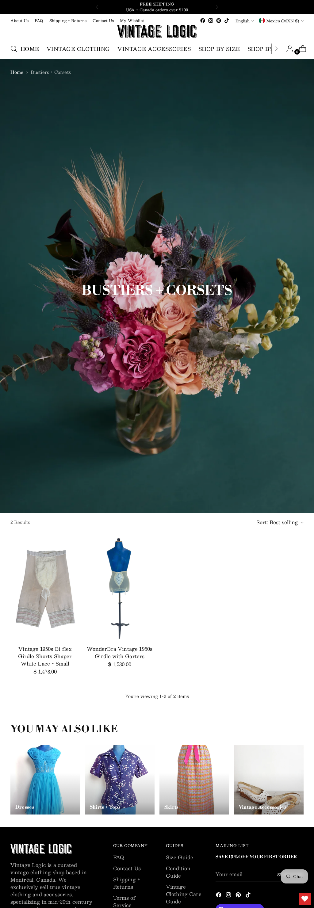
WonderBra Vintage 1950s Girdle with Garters (119, 652)
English (243, 20)
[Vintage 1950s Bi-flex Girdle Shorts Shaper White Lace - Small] (45, 588)
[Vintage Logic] (157, 31)
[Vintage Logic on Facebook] (202, 20)
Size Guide (179, 857)
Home (17, 72)
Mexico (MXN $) (282, 20)
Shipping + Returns (126, 883)
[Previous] (97, 7)
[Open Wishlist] (305, 899)
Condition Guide (178, 872)
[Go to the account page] (287, 49)
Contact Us (127, 868)
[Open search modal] (14, 49)
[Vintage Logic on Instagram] (210, 20)
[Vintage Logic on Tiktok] (226, 20)
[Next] (217, 7)
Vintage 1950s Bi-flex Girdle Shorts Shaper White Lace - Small (45, 656)
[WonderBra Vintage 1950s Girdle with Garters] (119, 588)
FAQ (118, 857)
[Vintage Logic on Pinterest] (218, 20)
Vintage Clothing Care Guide (183, 894)
